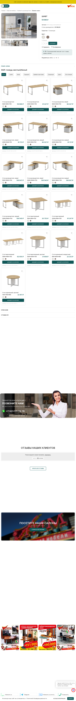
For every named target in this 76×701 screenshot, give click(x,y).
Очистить (45, 40)
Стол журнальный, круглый (10, 292)
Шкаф (18, 74)
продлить (48, 455)
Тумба (11, 74)
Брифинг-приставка (39, 74)
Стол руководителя (8, 102)
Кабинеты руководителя (24, 10)
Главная (3, 10)
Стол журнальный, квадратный (61, 254)
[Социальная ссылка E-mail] (51, 58)
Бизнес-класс (36, 10)
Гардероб (26, 74)
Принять (70, 698)
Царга (59, 74)
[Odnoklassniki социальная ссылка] (53, 58)
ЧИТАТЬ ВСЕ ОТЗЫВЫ (38, 468)
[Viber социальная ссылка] (58, 58)
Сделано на (35, 458)
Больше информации (59, 698)
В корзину (53, 43)
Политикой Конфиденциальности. (37, 698)
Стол (3, 74)
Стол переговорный (33, 216)
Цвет (43, 34)
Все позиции (68, 74)
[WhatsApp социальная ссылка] (54, 58)
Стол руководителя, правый (35, 140)
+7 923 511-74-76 (15, 411)
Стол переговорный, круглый (35, 254)
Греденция (51, 74)
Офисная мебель (11, 10)
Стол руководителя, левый (60, 102)
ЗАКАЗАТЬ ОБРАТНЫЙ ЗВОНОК (17, 415)
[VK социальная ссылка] (56, 58)
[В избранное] (22, 80)
